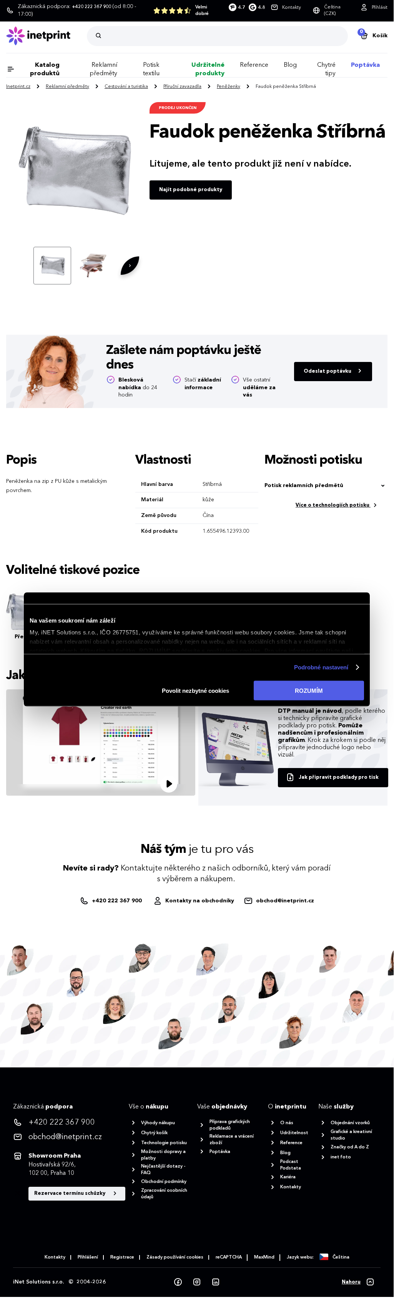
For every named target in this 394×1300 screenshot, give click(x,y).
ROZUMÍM (309, 690)
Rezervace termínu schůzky (70, 1193)
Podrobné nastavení (321, 667)
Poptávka (365, 65)
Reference (254, 65)
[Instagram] (196, 1282)
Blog (290, 65)
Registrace (122, 1257)
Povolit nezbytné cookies (195, 690)
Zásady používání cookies (174, 1257)
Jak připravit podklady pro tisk (339, 777)
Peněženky (228, 86)
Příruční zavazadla (182, 86)
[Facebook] (178, 1282)
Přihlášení (88, 1257)
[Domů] (46, 36)
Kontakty (55, 1257)
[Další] (130, 265)
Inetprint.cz (18, 86)
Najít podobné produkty (190, 189)
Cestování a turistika (126, 86)
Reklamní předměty (67, 86)
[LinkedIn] (215, 1282)
